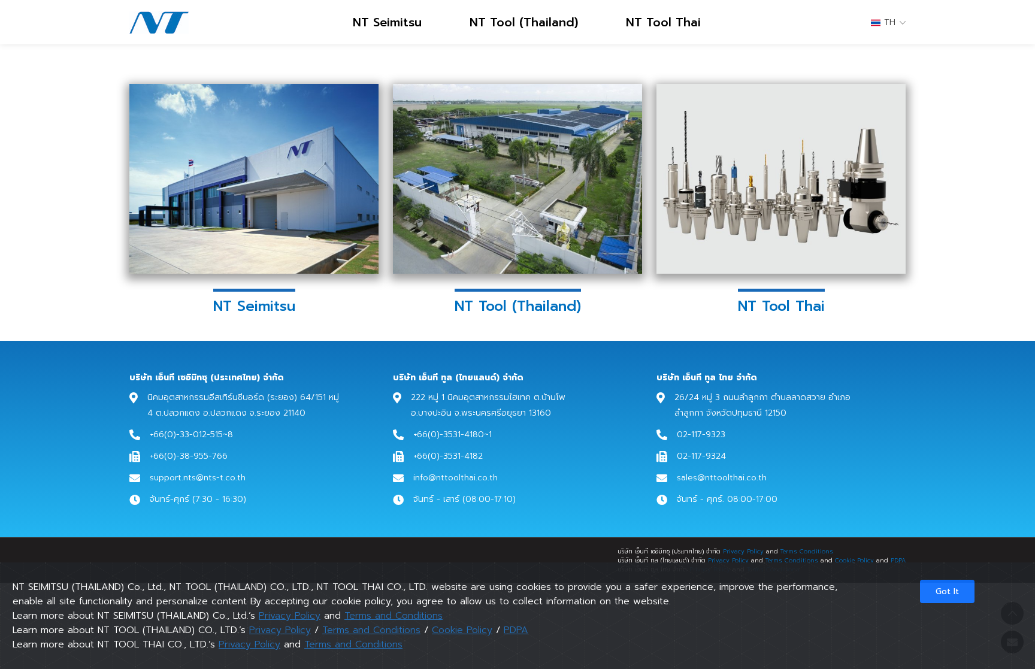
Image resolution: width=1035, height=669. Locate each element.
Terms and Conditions (393, 616)
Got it (947, 591)
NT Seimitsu (387, 22)
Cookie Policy (854, 560)
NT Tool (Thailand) (524, 22)
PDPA (898, 560)
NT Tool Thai (663, 22)
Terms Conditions (806, 551)
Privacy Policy (743, 551)
